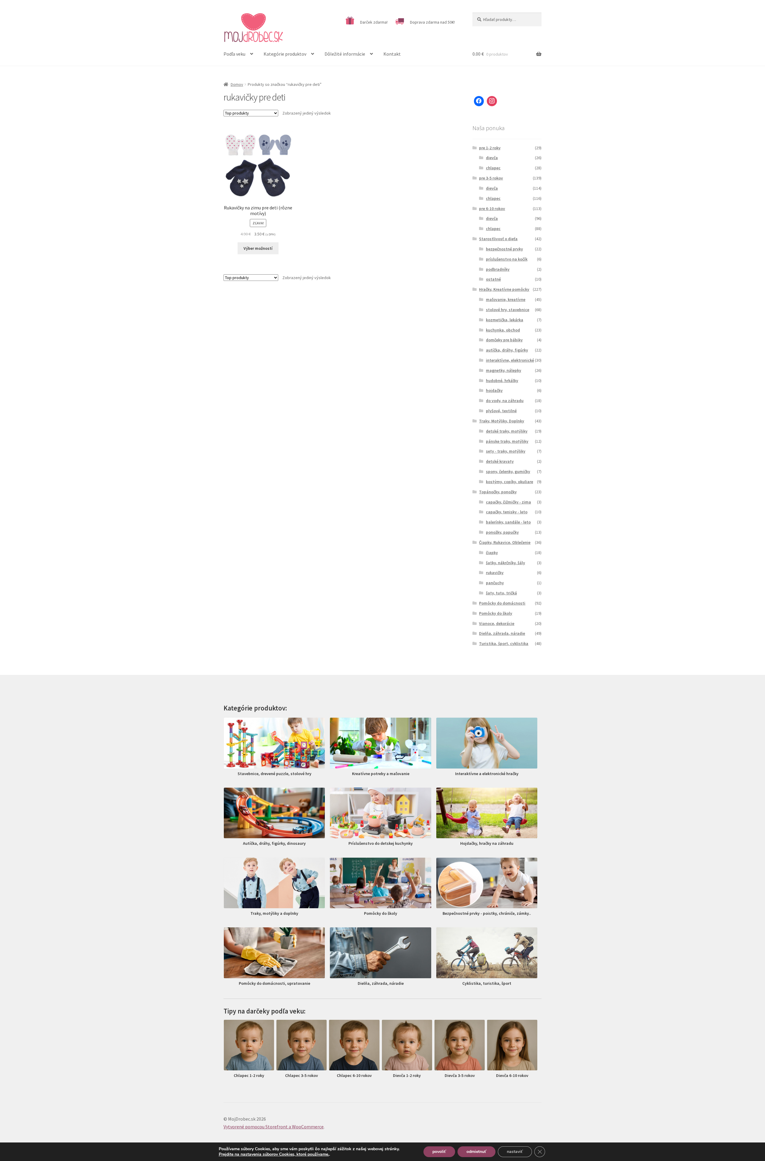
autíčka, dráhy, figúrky (507, 350)
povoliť (439, 1151)
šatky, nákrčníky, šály (505, 562)
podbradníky (498, 269)
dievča (492, 157)
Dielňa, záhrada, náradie (502, 633)
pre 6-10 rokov (492, 208)
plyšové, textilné (501, 410)
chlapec (493, 168)
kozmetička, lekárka (504, 319)
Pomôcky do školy (495, 613)
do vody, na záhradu (505, 400)
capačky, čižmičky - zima (508, 502)
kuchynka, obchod (503, 330)
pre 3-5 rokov (491, 178)
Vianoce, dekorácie (496, 623)
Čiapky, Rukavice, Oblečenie (504, 542)
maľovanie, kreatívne (505, 299)
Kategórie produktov (285, 54)
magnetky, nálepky (503, 370)
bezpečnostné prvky (504, 249)
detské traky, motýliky (506, 431)
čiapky (492, 552)
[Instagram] (491, 101)
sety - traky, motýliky (505, 451)
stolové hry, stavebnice (507, 309)
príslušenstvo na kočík (506, 259)
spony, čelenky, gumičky (508, 471)
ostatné (493, 279)
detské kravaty (500, 461)
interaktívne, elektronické (510, 360)
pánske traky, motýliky (507, 441)
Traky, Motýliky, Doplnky (501, 421)
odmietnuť (476, 1151)
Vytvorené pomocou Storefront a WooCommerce (274, 1127)
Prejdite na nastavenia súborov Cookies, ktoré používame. (274, 1154)
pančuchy (495, 582)
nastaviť (515, 1151)
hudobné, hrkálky (502, 380)
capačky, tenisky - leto (506, 512)
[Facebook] (479, 101)
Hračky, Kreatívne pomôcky (504, 289)
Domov (237, 84)
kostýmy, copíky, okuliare (509, 481)
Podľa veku (234, 54)
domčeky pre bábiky (504, 340)
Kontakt (392, 54)
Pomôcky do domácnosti (502, 603)
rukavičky (495, 572)
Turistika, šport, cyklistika (503, 643)
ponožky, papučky (502, 532)
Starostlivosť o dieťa (498, 238)
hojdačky (494, 390)
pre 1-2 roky (490, 147)
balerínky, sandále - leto (508, 522)
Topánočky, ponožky (498, 491)
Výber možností (258, 248)
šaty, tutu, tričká (501, 593)
